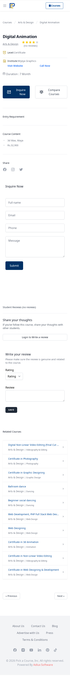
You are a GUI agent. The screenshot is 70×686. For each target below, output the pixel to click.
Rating (9, 370)
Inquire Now (20, 92)
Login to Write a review (35, 337)
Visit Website (15, 65)
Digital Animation (50, 22)
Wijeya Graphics (27, 61)
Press (49, 633)
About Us (18, 626)
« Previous (11, 596)
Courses (55, 5)
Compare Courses (54, 92)
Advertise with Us (28, 633)
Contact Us (38, 626)
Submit (14, 266)
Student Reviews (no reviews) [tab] (19, 307)
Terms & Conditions (35, 640)
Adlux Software (43, 665)
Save (11, 409)
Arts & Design (26, 22)
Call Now (45, 65)
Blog (55, 626)
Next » (60, 596)
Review (9, 387)
